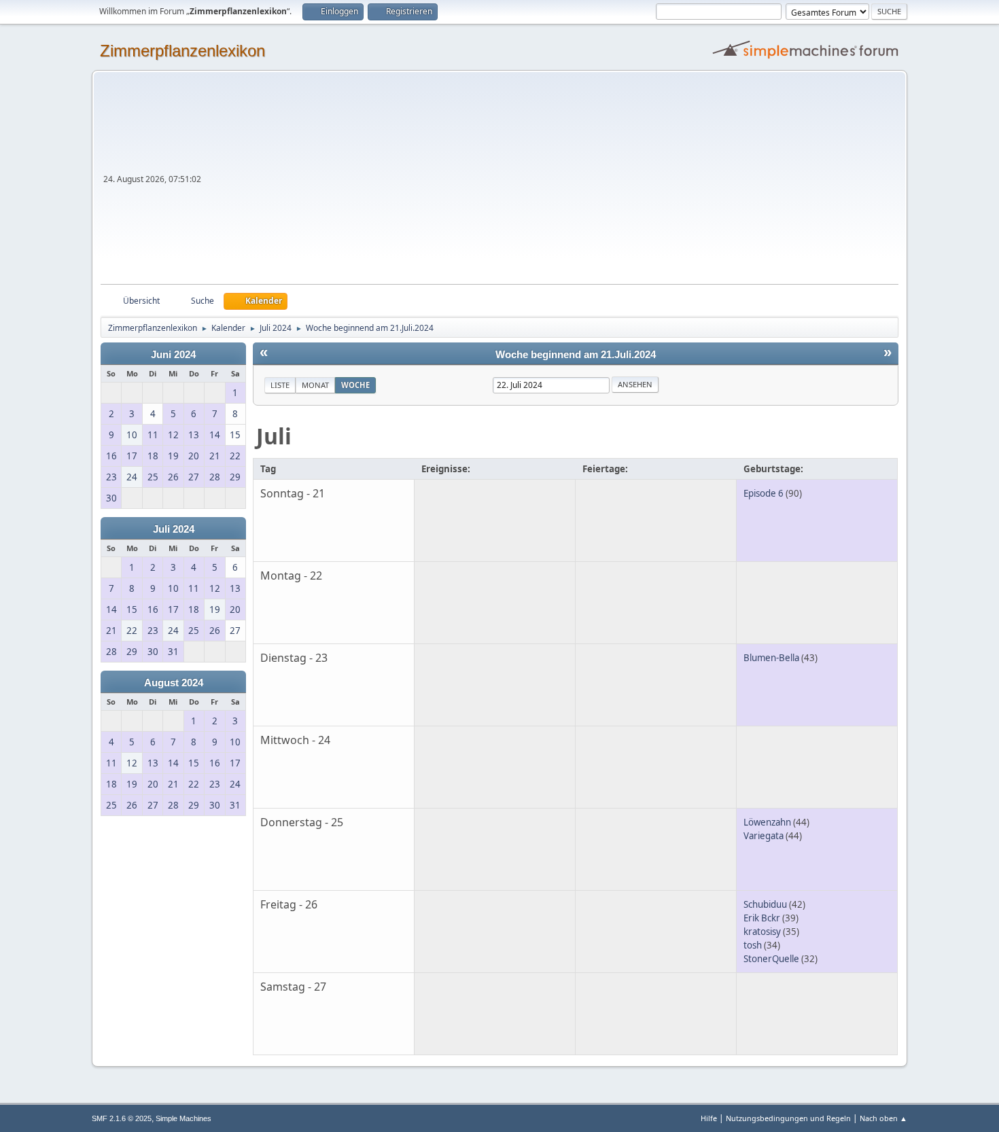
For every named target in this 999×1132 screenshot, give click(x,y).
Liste (280, 385)
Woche (355, 385)
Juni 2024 (173, 354)
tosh (752, 945)
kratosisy (762, 931)
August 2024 (173, 682)
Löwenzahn (767, 822)
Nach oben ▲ (883, 1118)
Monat (315, 385)
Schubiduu (765, 904)
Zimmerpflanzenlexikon (182, 50)
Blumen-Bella (771, 658)
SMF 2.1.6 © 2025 (122, 1118)
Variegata (763, 836)
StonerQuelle (771, 959)
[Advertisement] (551, 182)
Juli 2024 (173, 529)
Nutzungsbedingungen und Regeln (788, 1118)
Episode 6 (763, 493)
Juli (274, 435)
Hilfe (709, 1118)
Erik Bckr (761, 918)
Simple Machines (183, 1118)
